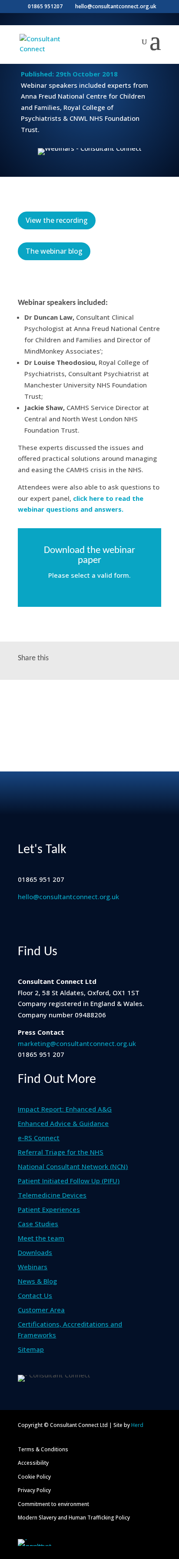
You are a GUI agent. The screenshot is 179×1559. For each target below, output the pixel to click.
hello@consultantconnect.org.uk (68, 896)
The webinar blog (54, 251)
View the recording (57, 220)
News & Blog (37, 1281)
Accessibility (33, 1462)
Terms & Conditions (43, 1449)
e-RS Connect (39, 1137)
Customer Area (41, 1309)
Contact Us (35, 1295)
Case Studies (38, 1223)
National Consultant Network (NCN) (73, 1166)
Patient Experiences (49, 1209)
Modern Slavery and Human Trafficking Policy (74, 1517)
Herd (137, 1425)
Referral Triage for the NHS (60, 1152)
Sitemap (31, 1349)
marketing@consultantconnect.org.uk (77, 1043)
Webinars (32, 1266)
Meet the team (41, 1238)
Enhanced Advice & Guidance (63, 1123)
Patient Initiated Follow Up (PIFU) (68, 1180)
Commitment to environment (53, 1504)
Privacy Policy (34, 1490)
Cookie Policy (34, 1476)
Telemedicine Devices (52, 1195)
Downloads (35, 1252)
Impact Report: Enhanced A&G (65, 1109)
